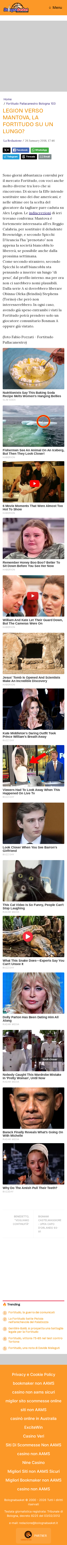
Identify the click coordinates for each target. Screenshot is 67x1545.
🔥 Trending (11, 1304)
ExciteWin (33, 1427)
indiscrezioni (40, 213)
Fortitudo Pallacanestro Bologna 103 (31, 103)
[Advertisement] (33, 56)
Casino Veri (33, 1436)
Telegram (12, 156)
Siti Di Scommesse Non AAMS (33, 1445)
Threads (30, 156)
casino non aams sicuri (33, 1392)
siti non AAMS (33, 1409)
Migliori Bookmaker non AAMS (33, 1480)
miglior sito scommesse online (33, 1401)
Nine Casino (33, 1462)
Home (8, 99)
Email (47, 156)
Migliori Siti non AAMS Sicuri (34, 1471)
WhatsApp (41, 150)
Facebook (22, 150)
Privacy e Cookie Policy (33, 1374)
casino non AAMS (33, 1453)
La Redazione (12, 140)
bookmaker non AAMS (33, 1383)
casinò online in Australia (33, 1418)
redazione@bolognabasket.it (38, 1523)
